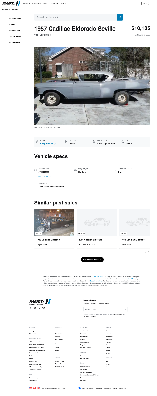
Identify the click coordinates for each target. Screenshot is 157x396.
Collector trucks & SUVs (36, 347)
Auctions (57, 331)
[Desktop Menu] (152, 3)
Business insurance (35, 364)
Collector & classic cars (36, 344)
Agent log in (33, 380)
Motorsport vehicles (35, 355)
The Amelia (83, 369)
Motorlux (83, 377)
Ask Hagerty (84, 336)
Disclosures (107, 388)
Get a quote (32, 331)
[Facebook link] (31, 308)
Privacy (108, 364)
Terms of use (122, 388)
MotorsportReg (59, 366)
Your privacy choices (87, 388)
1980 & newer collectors (36, 342)
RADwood (83, 380)
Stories (57, 350)
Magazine (83, 345)
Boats (31, 358)
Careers (108, 342)
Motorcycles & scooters (36, 353)
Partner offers (84, 342)
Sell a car (57, 336)
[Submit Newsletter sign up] (125, 309)
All (55, 353)
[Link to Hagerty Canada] (34, 388)
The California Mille (86, 372)
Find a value (6, 9)
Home (107, 331)
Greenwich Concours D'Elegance (90, 375)
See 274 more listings (91, 259)
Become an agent (34, 377)
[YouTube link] (43, 308)
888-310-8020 (84, 358)
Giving (107, 353)
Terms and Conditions (89, 316)
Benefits (82, 339)
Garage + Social (59, 361)
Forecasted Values (129, 279)
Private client (33, 361)
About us (108, 333)
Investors (108, 350)
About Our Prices (97, 277)
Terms (107, 367)
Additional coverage (35, 369)
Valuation (83, 333)
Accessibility (98, 388)
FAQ (107, 361)
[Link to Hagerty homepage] (40, 302)
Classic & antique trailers (37, 350)
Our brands (109, 339)
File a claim (32, 333)
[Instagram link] (39, 308)
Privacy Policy (118, 314)
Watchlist (15, 9)
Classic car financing (35, 367)
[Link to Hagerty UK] (38, 388)
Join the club (84, 331)
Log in (145, 3)
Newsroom (109, 345)
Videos (57, 347)
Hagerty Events (85, 366)
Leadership (109, 336)
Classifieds (58, 333)
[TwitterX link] (35, 308)
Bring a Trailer (46, 144)
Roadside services (86, 355)
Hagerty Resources (61, 364)
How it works (59, 339)
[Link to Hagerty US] (30, 388)
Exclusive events (85, 347)
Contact (108, 347)
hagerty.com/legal (96, 281)
